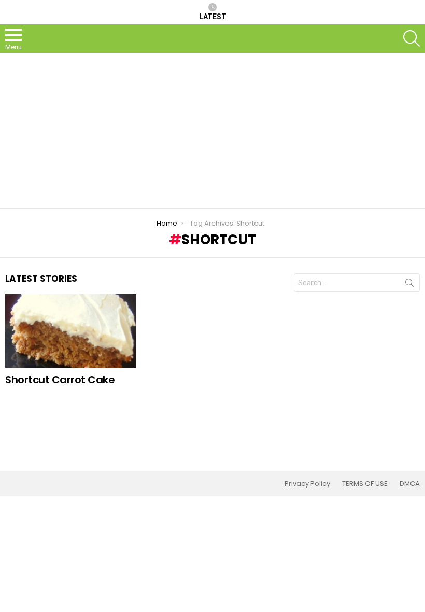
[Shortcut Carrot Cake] (70, 331)
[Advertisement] (212, 130)
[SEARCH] (411, 38)
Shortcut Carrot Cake (60, 379)
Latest (212, 16)
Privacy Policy (307, 484)
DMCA (410, 484)
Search (409, 284)
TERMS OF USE (365, 484)
